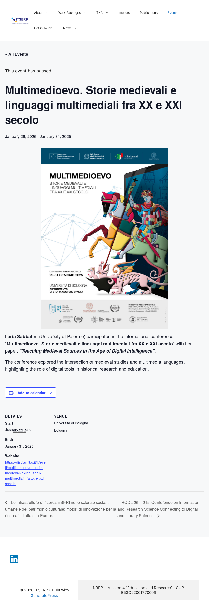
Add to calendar (31, 392)
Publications (149, 13)
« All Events (16, 54)
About (38, 13)
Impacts (124, 13)
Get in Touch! (43, 28)
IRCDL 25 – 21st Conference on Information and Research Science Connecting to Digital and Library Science (158, 508)
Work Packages (69, 13)
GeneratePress (44, 595)
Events (172, 13)
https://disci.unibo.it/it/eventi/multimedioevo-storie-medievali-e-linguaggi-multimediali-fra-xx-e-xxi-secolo (26, 473)
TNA (99, 13)
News (67, 28)
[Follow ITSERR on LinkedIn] (14, 561)
